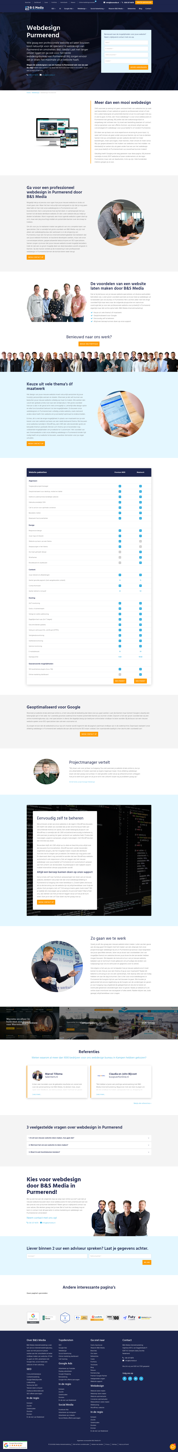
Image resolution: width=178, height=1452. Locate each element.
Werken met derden (97, 1444)
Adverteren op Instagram (67, 1412)
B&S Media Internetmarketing (37, 1345)
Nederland (40, 1417)
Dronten (29, 1411)
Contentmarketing (33, 1377)
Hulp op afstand (124, 1444)
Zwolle (29, 1406)
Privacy (107, 1444)
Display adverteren (65, 1371)
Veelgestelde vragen (98, 1378)
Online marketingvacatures (87, 2)
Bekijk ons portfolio (89, 344)
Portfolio (54, 2)
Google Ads (68, 8)
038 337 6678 (129, 2)
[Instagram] (130, 1379)
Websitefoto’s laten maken (100, 1402)
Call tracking (63, 1359)
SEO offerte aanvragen (34, 1393)
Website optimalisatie (98, 1396)
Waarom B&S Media (116, 8)
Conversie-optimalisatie (99, 1399)
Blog (140, 8)
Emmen (29, 1414)
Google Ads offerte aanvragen (69, 1379)
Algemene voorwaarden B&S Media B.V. (89, 1440)
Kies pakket (120, 681)
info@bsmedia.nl (112, 2)
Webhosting (95, 1405)
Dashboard (37, 2)
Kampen (29, 1403)
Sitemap (114, 1444)
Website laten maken (98, 1391)
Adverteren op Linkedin (67, 1415)
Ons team (94, 1353)
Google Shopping (65, 1374)
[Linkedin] (136, 1379)
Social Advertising (97, 8)
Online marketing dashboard (68, 1356)
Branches (28, 2)
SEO (53, 8)
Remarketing (63, 1377)
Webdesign (82, 8)
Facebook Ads (64, 1409)
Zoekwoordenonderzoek (35, 1391)
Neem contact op (35, 257)
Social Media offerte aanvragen (69, 1418)
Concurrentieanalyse (34, 1374)
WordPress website (97, 1407)
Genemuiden (31, 1408)
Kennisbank (63, 2)
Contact (148, 8)
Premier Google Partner (99, 1376)
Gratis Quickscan (144, 2)
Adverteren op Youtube (67, 1368)
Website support (96, 1381)
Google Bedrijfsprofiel (34, 1379)
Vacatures (94, 1364)
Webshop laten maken (98, 1393)
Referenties (132, 8)
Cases (46, 2)
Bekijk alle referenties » (142, 1103)
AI (60, 8)
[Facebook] (124, 1379)
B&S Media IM (36, 8)
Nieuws (73, 2)
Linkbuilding (31, 1382)
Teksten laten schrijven (34, 1388)
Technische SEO (32, 1385)
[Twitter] (141, 1379)
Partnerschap (95, 1373)
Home (28, 93)
